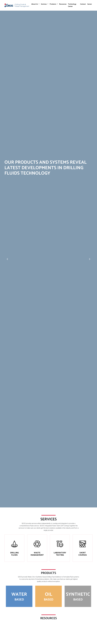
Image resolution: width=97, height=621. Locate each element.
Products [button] (53, 4)
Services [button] (44, 4)
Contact (83, 4)
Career (89, 4)
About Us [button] (34, 4)
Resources (62, 4)
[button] (7, 259)
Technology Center (72, 5)
